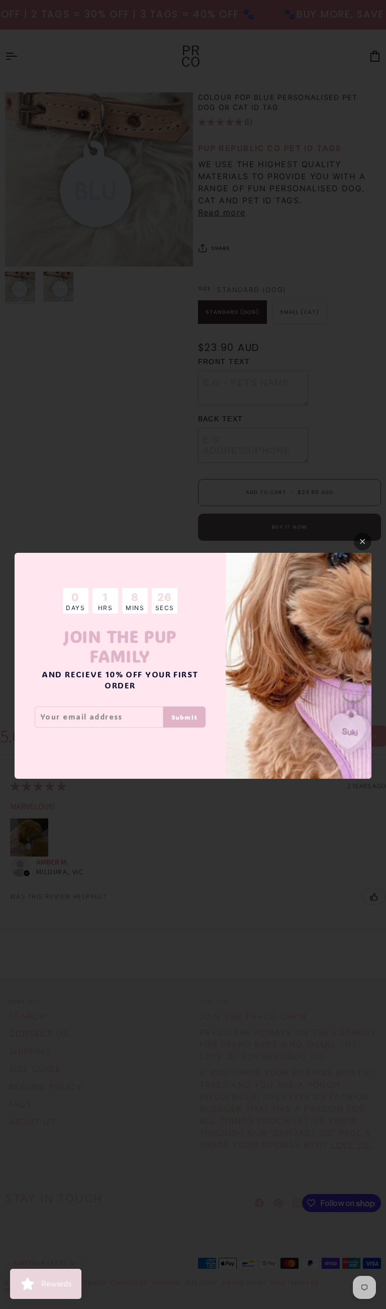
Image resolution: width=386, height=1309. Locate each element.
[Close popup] (362, 541)
